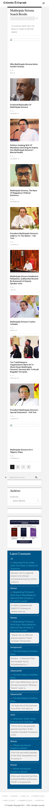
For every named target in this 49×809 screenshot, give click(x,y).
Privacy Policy (38, 796)
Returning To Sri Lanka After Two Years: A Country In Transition (24, 565)
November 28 (14, 201)
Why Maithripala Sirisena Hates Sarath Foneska (24, 65)
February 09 (14, 378)
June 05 (13, 290)
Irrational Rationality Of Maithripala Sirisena (20, 106)
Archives (14, 497)
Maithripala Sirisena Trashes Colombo (22, 323)
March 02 (13, 330)
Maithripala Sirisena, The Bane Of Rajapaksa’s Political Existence (23, 193)
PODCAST (14, 796)
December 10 (14, 159)
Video (5, 796)
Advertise (40, 800)
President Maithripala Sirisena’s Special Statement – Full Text (24, 411)
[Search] (37, 18)
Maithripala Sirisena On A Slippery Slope (21, 451)
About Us (25, 796)
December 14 (14, 113)
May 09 (12, 73)
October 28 (14, 244)
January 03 (14, 419)
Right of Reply (9, 800)
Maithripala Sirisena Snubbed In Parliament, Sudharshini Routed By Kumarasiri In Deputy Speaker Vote (24, 280)
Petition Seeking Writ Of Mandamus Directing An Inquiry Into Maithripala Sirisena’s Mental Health (24, 149)
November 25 (14, 458)
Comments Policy (25, 800)
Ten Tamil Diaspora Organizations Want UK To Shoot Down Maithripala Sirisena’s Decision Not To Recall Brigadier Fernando (24, 367)
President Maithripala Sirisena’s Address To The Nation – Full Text (24, 236)
